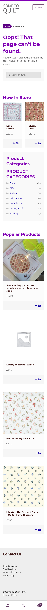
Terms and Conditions (12, 572)
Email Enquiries (9, 569)
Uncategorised (16, 208)
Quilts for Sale (16, 203)
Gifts (12, 188)
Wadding (14, 213)
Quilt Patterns (16, 198)
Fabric (12, 183)
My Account (8, 605)
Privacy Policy (8, 575)
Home (7, 26)
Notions (13, 193)
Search (23, 605)
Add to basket (16, 143)
